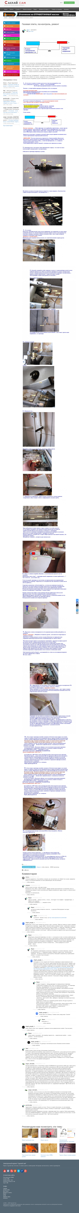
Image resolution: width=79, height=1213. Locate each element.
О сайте (18, 9)
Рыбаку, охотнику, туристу (10, 48)
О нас (4, 1195)
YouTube (4, 1170)
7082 (8, 1178)
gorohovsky (29, 1105)
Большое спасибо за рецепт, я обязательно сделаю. (11, 85)
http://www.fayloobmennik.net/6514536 (57, 917)
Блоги (5, 9)
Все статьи (5, 1191)
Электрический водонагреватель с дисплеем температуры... (66, 1141)
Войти (61, 2)
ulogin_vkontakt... (30, 1063)
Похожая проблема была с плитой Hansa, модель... (11, 120)
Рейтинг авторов (27, 9)
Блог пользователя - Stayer (29, 867)
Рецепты (8, 35)
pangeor (28, 885)
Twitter (18, 1170)
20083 (12, 1177)
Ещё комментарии (8, 125)
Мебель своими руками (12, 38)
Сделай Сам (21, 2)
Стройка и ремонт (10, 23)
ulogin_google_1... (30, 922)
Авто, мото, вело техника (10, 53)
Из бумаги (8, 60)
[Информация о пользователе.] (23, 878)
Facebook (22, 1170)
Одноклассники (15, 1170)
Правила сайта (6, 1196)
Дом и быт (8, 29)
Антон (27, 877)
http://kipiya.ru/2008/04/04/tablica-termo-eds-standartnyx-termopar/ (59, 967)
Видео (35, 9)
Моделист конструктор (12, 74)
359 (7, 1182)
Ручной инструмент (11, 42)
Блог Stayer (11, 17)
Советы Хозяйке (10, 32)
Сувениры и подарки (11, 71)
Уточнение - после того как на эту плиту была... (10, 111)
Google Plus (25, 1170)
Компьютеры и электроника (10, 67)
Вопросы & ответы (44, 9)
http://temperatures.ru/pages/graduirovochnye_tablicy (45, 969)
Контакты (66, 9)
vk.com (8, 1170)
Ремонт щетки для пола (28, 1140)
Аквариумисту (9, 45)
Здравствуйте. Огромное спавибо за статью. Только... (10, 102)
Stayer (28, 30)
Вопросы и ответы (7, 1192)
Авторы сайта (6, 1189)
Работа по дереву (10, 57)
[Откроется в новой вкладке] (6, 1207)
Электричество (10, 63)
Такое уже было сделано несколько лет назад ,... (10, 93)
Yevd (27, 1048)
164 (14, 1181)
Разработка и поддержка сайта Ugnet (12, 1205)
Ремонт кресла (44, 1140)
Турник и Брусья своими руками (67, 1155)
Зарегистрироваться (69, 2)
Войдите (39, 867)
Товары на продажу (57, 9)
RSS (11, 1170)
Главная (5, 1188)
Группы (11, 9)
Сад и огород (9, 26)
